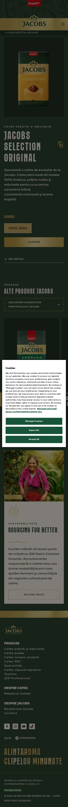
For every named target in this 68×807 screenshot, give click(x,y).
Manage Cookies (34, 421)
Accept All (34, 439)
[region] (34, 403)
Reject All (34, 430)
